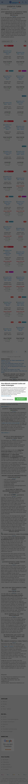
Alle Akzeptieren (21, 399)
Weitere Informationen (8, 399)
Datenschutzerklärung (6, 395)
